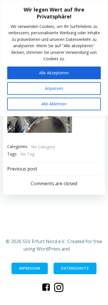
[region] (54, 58)
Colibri (78, 249)
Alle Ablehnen (54, 104)
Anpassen (54, 88)
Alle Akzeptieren (54, 72)
